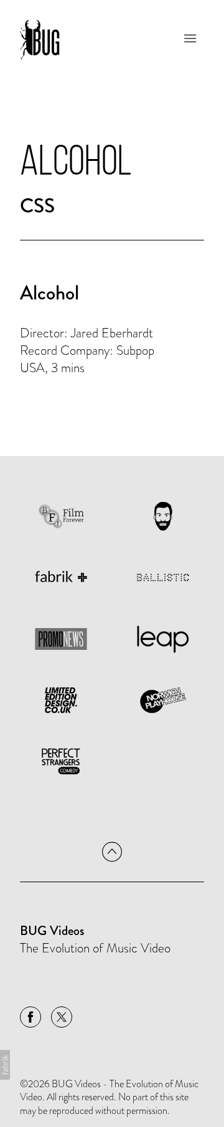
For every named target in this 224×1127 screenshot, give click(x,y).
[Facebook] (30, 1017)
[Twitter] (61, 1017)
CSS (37, 206)
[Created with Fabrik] (5, 1065)
